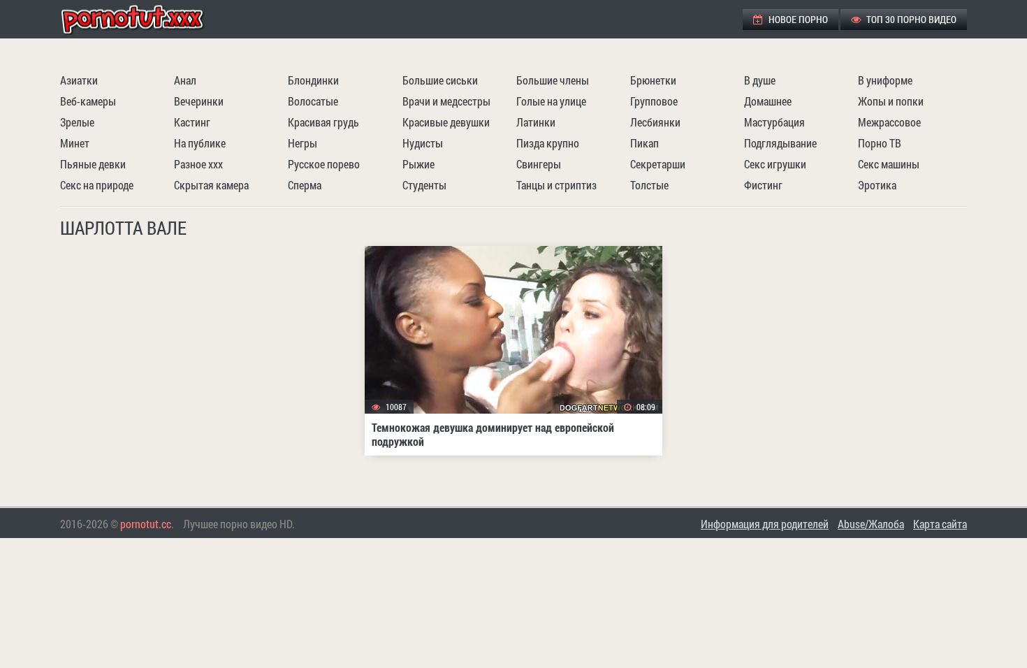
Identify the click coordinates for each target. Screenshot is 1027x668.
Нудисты (422, 143)
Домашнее (768, 101)
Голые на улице (551, 101)
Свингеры (538, 164)
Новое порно (797, 19)
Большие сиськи (440, 80)
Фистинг (763, 184)
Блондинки (313, 80)
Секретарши (657, 164)
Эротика (877, 184)
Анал (185, 80)
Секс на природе (96, 184)
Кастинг (192, 122)
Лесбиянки (655, 122)
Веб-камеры (88, 101)
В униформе (885, 80)
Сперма (304, 184)
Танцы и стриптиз (556, 184)
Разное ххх (198, 164)
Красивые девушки (446, 122)
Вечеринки (199, 101)
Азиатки (79, 80)
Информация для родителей (765, 523)
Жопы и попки (891, 101)
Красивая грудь (323, 122)
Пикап (644, 143)
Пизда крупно (547, 143)
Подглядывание (780, 143)
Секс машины (888, 164)
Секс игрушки (775, 164)
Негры (302, 143)
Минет (74, 143)
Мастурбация (774, 122)
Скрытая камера (211, 184)
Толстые (649, 184)
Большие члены (552, 80)
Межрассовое (889, 122)
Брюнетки (653, 80)
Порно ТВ (879, 143)
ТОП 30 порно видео (910, 19)
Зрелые (77, 122)
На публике (200, 143)
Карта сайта (940, 523)
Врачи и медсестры (446, 101)
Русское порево (324, 164)
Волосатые (313, 101)
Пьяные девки (93, 164)
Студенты (424, 184)
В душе (759, 80)
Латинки (535, 122)
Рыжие (418, 164)
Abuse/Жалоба (871, 523)
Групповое (654, 101)
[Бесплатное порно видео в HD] (144, 19)
